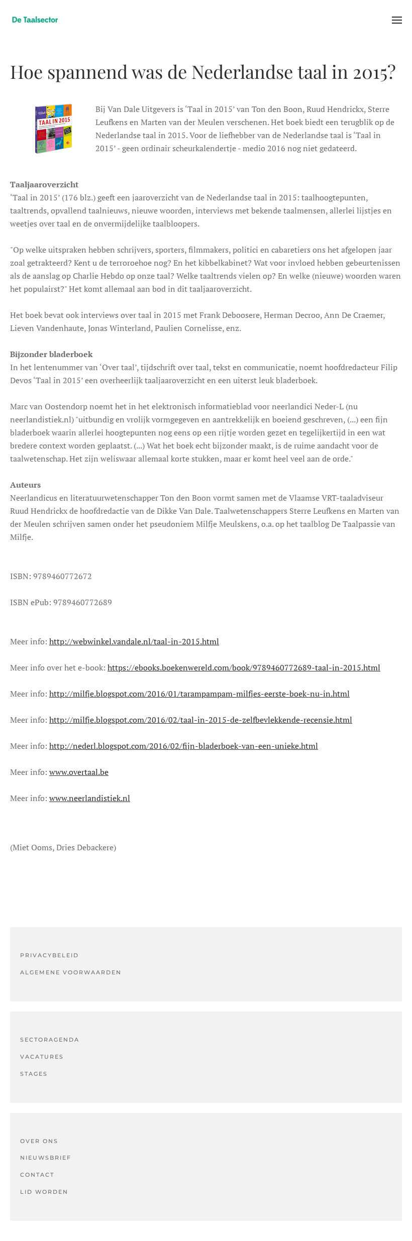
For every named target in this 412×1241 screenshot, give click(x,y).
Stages (34, 1073)
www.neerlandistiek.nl (89, 798)
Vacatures (42, 1056)
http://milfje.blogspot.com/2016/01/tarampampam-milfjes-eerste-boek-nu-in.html (199, 693)
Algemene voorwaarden (71, 972)
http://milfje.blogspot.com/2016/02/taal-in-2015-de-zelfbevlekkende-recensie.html (200, 719)
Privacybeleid (49, 955)
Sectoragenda (49, 1039)
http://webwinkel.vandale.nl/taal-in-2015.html (134, 641)
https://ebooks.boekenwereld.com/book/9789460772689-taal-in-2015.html (244, 667)
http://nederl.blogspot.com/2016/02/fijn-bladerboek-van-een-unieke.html (183, 745)
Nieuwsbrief (45, 1157)
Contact (37, 1174)
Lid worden (44, 1191)
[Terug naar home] (35, 20)
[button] (397, 20)
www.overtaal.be (79, 771)
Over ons (39, 1141)
